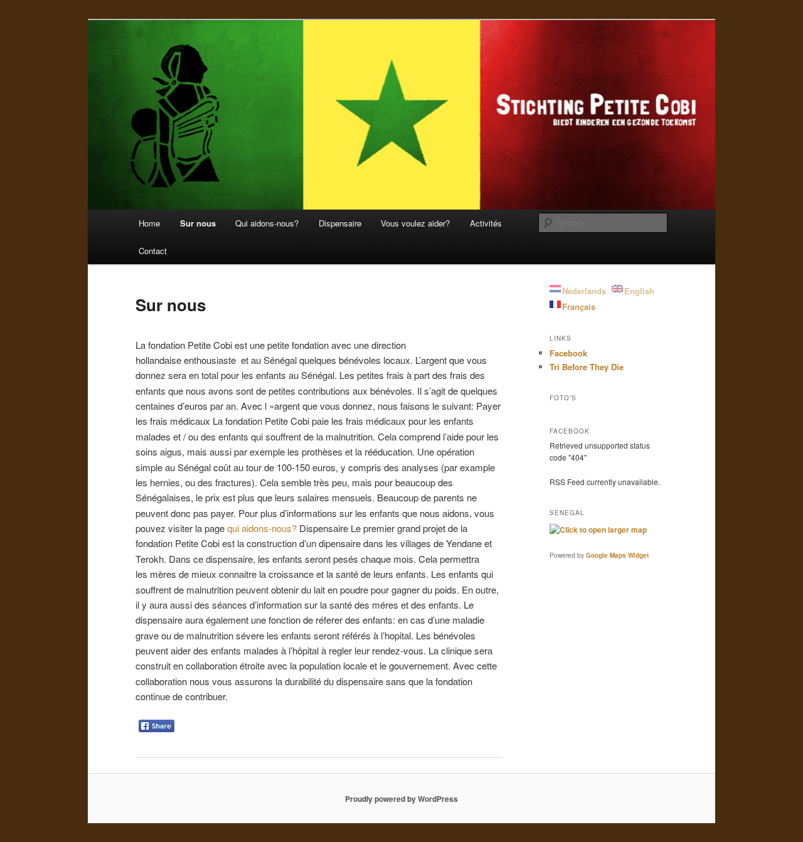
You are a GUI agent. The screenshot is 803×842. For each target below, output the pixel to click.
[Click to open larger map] (598, 529)
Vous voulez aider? (415, 223)
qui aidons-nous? (262, 528)
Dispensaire (340, 223)
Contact (153, 251)
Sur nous (198, 223)
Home (149, 223)
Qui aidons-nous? (267, 223)
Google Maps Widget (617, 555)
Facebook (568, 353)
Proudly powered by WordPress (401, 798)
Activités (486, 223)
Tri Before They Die (587, 367)
